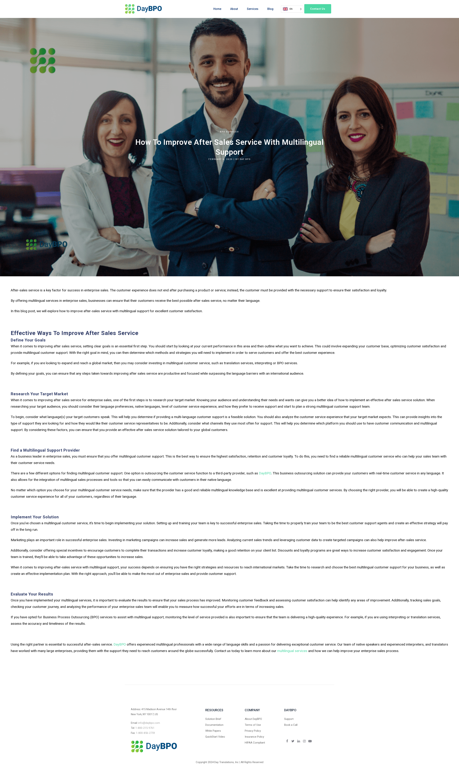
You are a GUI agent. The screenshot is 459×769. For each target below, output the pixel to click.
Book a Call (290, 724)
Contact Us (317, 8)
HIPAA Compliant (255, 742)
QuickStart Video (215, 736)
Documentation (214, 724)
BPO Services (229, 132)
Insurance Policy (254, 736)
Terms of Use (253, 724)
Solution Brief (213, 719)
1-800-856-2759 (145, 733)
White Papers (213, 730)
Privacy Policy (253, 730)
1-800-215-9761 (144, 728)
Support (289, 719)
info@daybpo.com (149, 723)
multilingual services (292, 651)
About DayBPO (253, 719)
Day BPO (245, 159)
